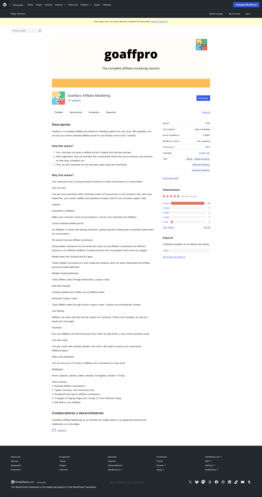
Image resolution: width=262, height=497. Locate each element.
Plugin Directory (18, 14)
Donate (161, 465)
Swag (160, 469)
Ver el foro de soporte (174, 257)
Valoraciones (75, 112)
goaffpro (76, 100)
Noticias (14, 461)
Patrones (63, 469)
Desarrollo (111, 112)
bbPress (210, 465)
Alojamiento (16, 465)
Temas (62, 461)
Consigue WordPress (246, 5)
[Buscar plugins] (40, 30)
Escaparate (64, 457)
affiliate (189, 159)
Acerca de (15, 457)
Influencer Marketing (200, 165)
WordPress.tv (115, 469)
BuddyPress (211, 469)
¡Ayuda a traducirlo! (159, 21)
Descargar (203, 98)
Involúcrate (162, 457)
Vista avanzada (170, 178)
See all (207, 227)
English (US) (204, 153)
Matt (208, 461)
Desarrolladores (115, 465)
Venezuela (41, 482)
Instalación (93, 112)
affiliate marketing (202, 159)
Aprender (112, 457)
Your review (168, 227)
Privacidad (15, 469)
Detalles (59, 112)
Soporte (206, 112)
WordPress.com (213, 457)
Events (160, 461)
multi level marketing (200, 170)
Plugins (62, 465)
